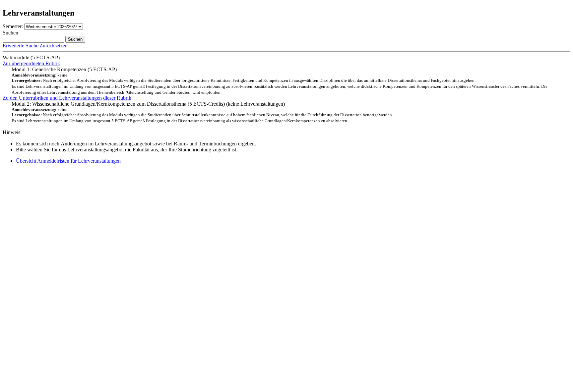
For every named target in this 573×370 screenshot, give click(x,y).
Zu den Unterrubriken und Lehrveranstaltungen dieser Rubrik (67, 98)
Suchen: (11, 32)
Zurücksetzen (53, 45)
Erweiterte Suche (20, 45)
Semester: (13, 26)
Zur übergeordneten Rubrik (31, 63)
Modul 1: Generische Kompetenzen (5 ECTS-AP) (279, 81)
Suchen (75, 39)
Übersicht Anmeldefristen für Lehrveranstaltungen (68, 161)
